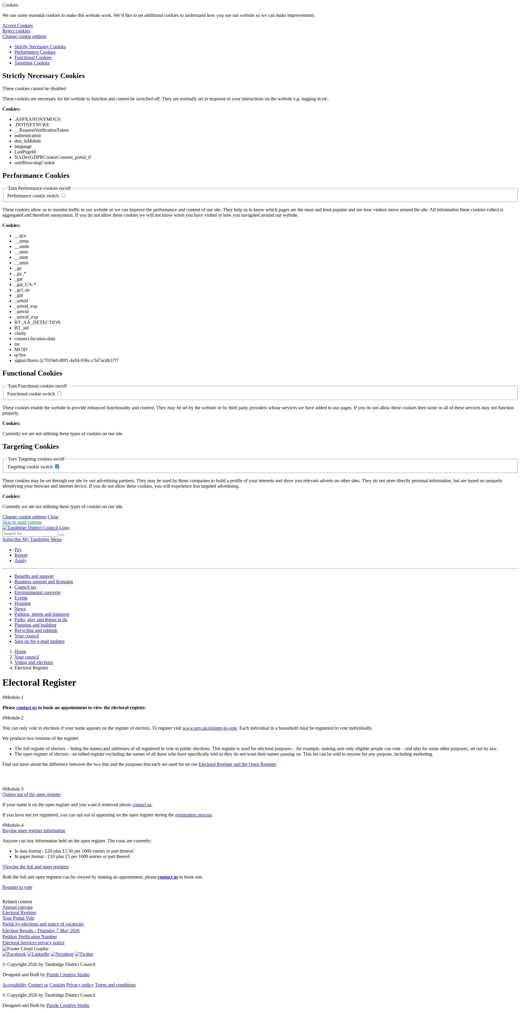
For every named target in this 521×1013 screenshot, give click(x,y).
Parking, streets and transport (41, 614)
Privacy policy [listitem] (80, 984)
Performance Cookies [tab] (34, 52)
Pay (18, 549)
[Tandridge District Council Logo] (35, 527)
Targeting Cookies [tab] (31, 62)
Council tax (25, 587)
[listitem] (12, 539)
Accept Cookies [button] (17, 25)
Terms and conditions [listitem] (115, 984)
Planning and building (35, 625)
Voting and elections (33, 662)
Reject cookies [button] (16, 30)
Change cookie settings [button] (24, 36)
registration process (193, 814)
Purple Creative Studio (68, 974)
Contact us (38, 984)
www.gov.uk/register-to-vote (209, 728)
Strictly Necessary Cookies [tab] (40, 46)
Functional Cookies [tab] (33, 57)
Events (20, 597)
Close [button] (53, 516)
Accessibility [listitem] (14, 984)
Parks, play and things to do (40, 619)
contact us (26, 707)
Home (20, 651)
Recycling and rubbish (35, 630)
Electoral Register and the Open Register (237, 764)
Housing (22, 603)
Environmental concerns (37, 592)
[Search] (61, 535)
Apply (20, 560)
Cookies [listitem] (57, 984)
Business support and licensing (43, 581)
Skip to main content (22, 522)
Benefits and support (34, 576)
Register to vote (17, 887)
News (20, 608)
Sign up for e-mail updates (39, 641)
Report (20, 555)
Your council (26, 635)
